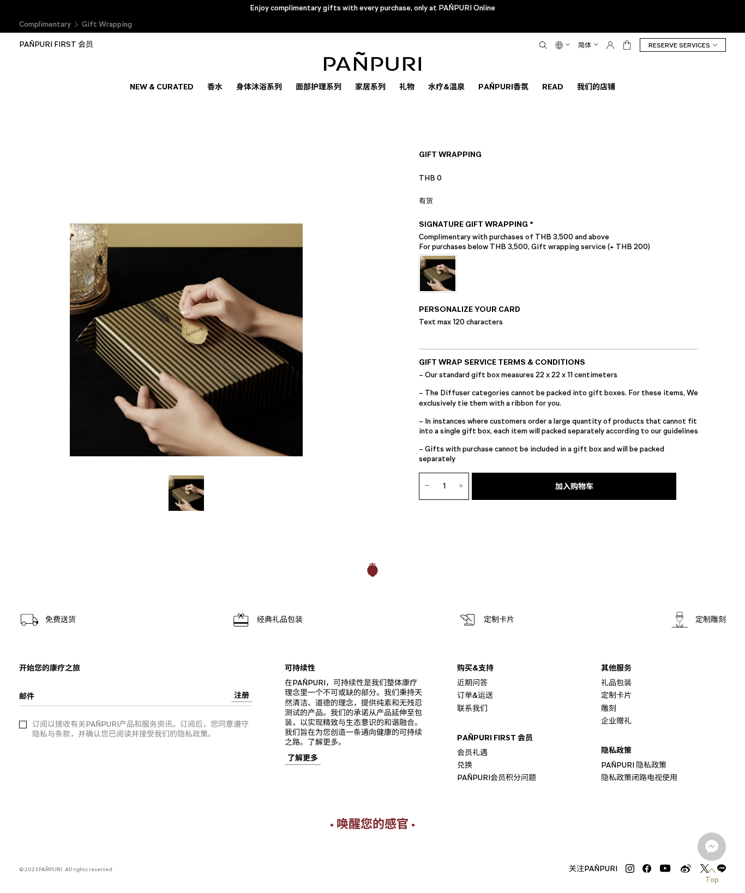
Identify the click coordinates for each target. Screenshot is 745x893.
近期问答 (472, 683)
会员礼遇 (472, 752)
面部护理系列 (318, 87)
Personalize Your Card (469, 310)
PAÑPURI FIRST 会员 (56, 44)
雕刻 (608, 708)
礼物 (406, 87)
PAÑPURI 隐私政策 (633, 765)
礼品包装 (616, 683)
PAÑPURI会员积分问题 (496, 777)
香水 (215, 87)
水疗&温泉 (446, 87)
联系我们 (472, 708)
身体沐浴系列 (259, 87)
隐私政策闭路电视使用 (639, 777)
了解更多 (302, 758)
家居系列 (370, 87)
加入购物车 (574, 486)
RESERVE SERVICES (679, 45)
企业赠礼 (616, 720)
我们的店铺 (596, 87)
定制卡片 (616, 695)
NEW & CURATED (162, 87)
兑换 (464, 765)
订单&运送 (475, 695)
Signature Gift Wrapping (476, 225)
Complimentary (45, 24)
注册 (241, 696)
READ (552, 87)
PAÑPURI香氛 (503, 87)
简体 (584, 45)
